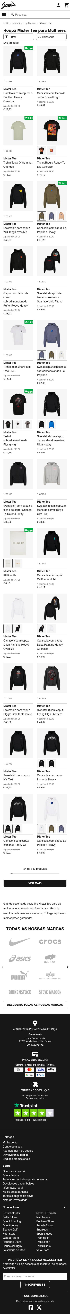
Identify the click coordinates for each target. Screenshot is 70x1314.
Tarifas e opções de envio (18, 1196)
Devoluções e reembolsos (18, 1183)
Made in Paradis (46, 1213)
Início (6, 23)
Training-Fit (43, 1238)
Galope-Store (11, 1238)
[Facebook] (31, 1308)
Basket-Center (11, 1213)
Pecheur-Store (45, 1221)
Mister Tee (9, 89)
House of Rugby (12, 1246)
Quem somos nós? (14, 1171)
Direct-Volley (10, 1225)
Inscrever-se (35, 1284)
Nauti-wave (43, 1217)
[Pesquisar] (12, 14)
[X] (39, 1308)
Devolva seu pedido (35, 1098)
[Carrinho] (66, 5)
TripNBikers (43, 1246)
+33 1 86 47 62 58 (35, 1045)
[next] (67, 967)
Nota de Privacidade (15, 1200)
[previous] (2, 967)
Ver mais (35, 883)
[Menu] (4, 14)
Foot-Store (9, 1233)
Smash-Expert (45, 1225)
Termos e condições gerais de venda (25, 1179)
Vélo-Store (42, 1250)
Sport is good (44, 1233)
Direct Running (12, 1221)
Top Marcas (29, 23)
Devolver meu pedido (16, 1155)
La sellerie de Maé (14, 1250)
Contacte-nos (35, 1034)
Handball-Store (12, 1242)
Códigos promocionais (16, 1159)
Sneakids (42, 1229)
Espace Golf (10, 1229)
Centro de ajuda (12, 1146)
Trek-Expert (43, 1242)
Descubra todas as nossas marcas (35, 1005)
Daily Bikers (10, 1217)
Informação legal (13, 1187)
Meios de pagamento (15, 1192)
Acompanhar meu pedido (18, 1151)
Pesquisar (21, 14)
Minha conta (10, 1142)
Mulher (16, 23)
